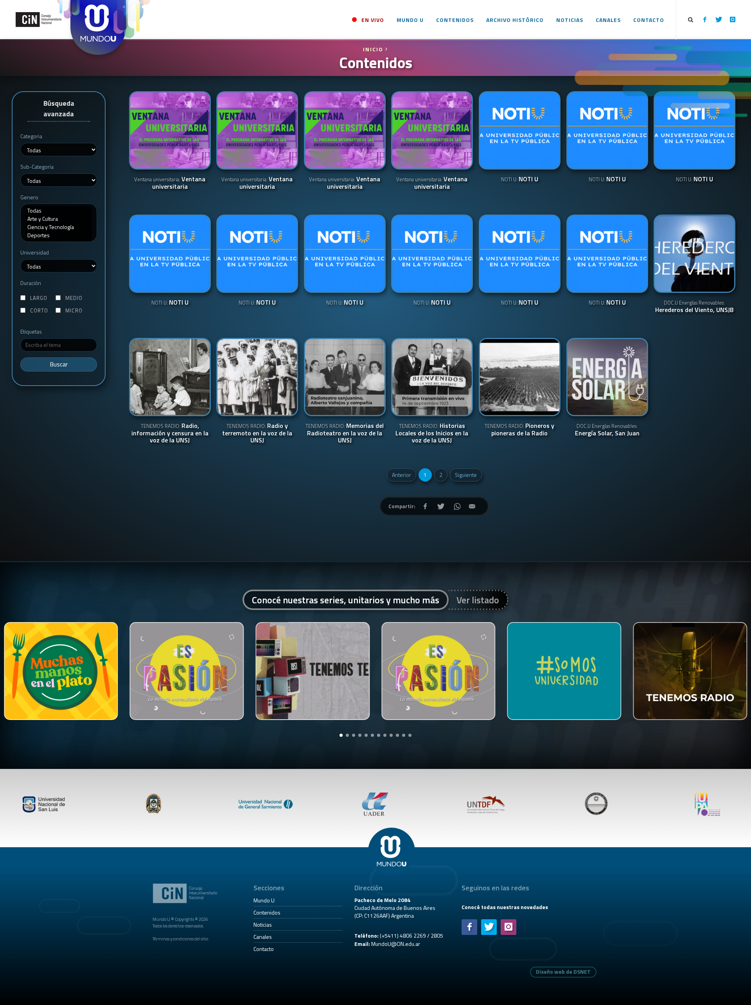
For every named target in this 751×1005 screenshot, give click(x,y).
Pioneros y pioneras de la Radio (519, 430)
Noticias (262, 924)
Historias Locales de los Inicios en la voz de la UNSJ (431, 433)
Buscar (59, 364)
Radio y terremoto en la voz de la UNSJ (257, 433)
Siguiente (466, 475)
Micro (74, 310)
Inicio (374, 49)
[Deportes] (58, 235)
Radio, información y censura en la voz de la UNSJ (169, 433)
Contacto (263, 949)
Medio (74, 298)
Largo (38, 298)
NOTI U (519, 179)
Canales (262, 937)
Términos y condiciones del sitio (180, 938)
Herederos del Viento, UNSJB (694, 306)
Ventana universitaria (169, 183)
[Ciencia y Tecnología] (58, 227)
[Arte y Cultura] (58, 219)
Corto (39, 310)
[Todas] (58, 210)
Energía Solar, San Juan (607, 430)
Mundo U (264, 900)
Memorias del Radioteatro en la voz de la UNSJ (344, 433)
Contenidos (266, 912)
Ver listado (477, 600)
